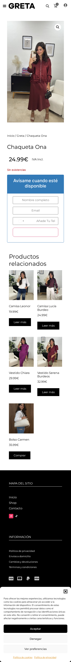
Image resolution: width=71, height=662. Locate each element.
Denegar (36, 639)
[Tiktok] (16, 516)
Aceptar (35, 628)
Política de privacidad (45, 657)
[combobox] (24, 221)
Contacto (15, 508)
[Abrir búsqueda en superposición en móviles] (47, 6)
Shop (13, 503)
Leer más (20, 322)
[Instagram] (11, 516)
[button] (65, 591)
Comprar (20, 455)
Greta (20, 135)
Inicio (10, 135)
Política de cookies (22, 657)
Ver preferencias (35, 649)
